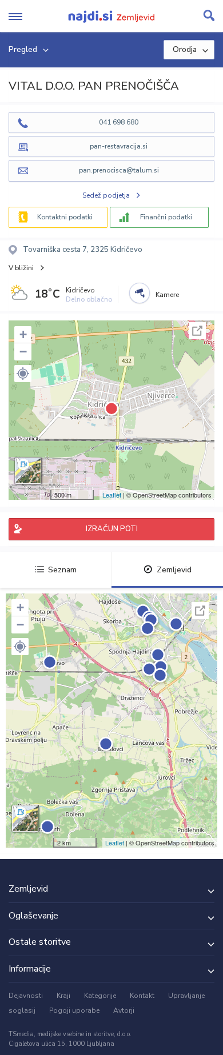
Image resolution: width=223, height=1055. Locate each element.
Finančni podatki (166, 217)
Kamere (167, 294)
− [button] (23, 351)
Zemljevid (174, 569)
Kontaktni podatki (65, 217)
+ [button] (23, 334)
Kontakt (142, 995)
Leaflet (111, 494)
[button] (22, 373)
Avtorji (123, 1010)
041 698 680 (118, 122)
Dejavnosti (26, 995)
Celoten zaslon (197, 330)
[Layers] (28, 470)
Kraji (63, 995)
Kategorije (100, 995)
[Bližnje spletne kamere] (139, 293)
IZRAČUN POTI (112, 529)
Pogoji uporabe (74, 1010)
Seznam (62, 569)
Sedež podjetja (106, 195)
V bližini (21, 267)
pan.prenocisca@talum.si (119, 170)
